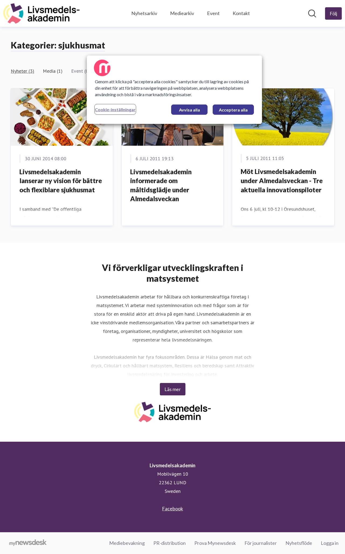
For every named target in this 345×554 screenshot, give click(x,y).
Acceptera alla (233, 109)
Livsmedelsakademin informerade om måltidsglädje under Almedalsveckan (161, 185)
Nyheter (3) (22, 71)
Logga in (330, 543)
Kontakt (241, 13)
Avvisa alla (189, 109)
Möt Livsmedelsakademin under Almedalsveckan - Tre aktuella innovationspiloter (282, 180)
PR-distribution (169, 543)
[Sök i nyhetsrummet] (312, 13)
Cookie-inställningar (115, 109)
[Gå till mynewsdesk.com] (27, 543)
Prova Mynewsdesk (215, 543)
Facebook (172, 508)
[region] (174, 89)
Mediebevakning (127, 543)
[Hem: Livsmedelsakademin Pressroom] (41, 13)
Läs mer (172, 389)
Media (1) (53, 71)
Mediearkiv (182, 13)
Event (213, 13)
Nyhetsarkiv (144, 13)
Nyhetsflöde (298, 543)
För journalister (260, 543)
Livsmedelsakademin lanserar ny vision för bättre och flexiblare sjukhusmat (60, 181)
